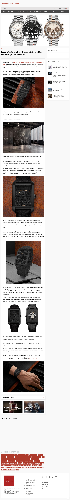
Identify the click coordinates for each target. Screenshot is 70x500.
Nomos (8, 465)
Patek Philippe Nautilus (30, 490)
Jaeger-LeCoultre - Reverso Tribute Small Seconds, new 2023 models (12, 409)
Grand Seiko (4, 461)
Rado (3, 467)
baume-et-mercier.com (34, 358)
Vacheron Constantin (10, 469)
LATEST (4, 11)
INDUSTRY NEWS (20, 11)
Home (2, 48)
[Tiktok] (57, 8)
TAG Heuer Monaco (29, 493)
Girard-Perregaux (26, 459)
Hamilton (26, 461)
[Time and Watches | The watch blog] (10, 4)
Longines (20, 463)
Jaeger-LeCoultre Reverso (30, 485)
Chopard (29, 456)
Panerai (20, 465)
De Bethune (38, 456)
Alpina (12, 454)
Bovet (8, 456)
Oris (16, 465)
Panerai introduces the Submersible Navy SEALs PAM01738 (58, 96)
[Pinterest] (54, 8)
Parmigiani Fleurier (27, 465)
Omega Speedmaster (29, 486)
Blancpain (4, 456)
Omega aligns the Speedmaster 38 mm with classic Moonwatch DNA (35, 34)
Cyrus (33, 456)
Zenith (17, 469)
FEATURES (46, 11)
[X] (52, 8)
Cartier (24, 456)
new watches (9, 48)
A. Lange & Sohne (6, 454)
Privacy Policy (45, 486)
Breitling (16, 456)
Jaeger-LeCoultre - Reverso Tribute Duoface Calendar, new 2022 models (33, 409)
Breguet (12, 456)
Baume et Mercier (18, 48)
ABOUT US (62, 11)
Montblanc (4, 465)
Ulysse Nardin (40, 467)
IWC (39, 461)
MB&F (24, 463)
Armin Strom (17, 454)
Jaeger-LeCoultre (5, 463)
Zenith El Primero (28, 494)
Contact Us (44, 488)
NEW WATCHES (11, 11)
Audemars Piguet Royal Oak (31, 480)
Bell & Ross (40, 454)
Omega (13, 465)
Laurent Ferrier (13, 463)
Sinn (26, 467)
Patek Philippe (35, 465)
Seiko (16, 467)
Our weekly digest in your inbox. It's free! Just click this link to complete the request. (57, 55)
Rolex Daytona (28, 491)
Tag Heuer (30, 467)
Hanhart (31, 461)
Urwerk (3, 469)
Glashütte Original (35, 459)
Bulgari (20, 456)
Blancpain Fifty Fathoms (30, 482)
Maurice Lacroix (30, 463)
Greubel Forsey (11, 461)
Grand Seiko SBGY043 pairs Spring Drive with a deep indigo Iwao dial (59, 82)
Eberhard (4, 459)
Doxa (43, 456)
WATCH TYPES (54, 11)
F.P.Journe (9, 459)
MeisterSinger (38, 463)
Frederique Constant (16, 459)
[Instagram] (49, 8)
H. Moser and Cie (20, 461)
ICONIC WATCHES (37, 11)
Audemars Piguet (24, 454)
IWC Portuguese (28, 483)
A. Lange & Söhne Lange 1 (30, 479)
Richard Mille (8, 467)
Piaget (40, 465)
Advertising (45, 482)
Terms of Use (45, 484)
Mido (43, 463)
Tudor (35, 467)
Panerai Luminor (28, 488)
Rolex (13, 467)
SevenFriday (21, 467)
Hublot (35, 461)
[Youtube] (60, 8)
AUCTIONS (29, 11)
